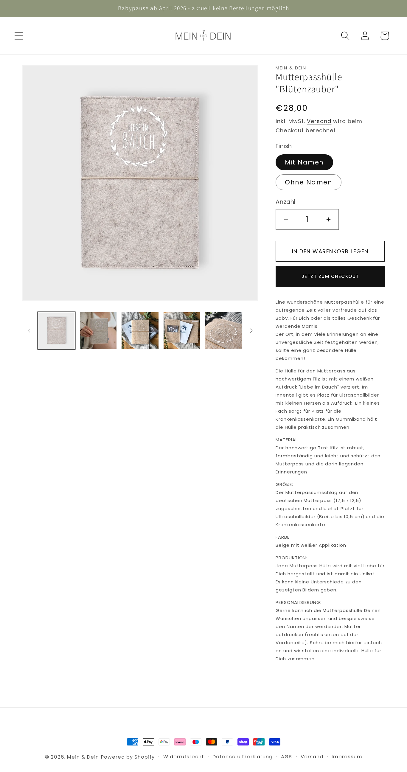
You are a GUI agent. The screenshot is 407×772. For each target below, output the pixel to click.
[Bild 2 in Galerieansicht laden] (98, 330)
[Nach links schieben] (28, 330)
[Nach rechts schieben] (251, 330)
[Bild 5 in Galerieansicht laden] (223, 330)
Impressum (347, 756)
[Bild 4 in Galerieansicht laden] (182, 330)
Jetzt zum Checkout (330, 276)
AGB (286, 756)
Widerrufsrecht (183, 756)
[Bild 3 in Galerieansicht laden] (140, 330)
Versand (319, 121)
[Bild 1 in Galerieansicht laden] (56, 330)
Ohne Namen (308, 182)
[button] (19, 36)
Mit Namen (304, 162)
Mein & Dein (83, 757)
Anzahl (286, 202)
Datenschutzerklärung (242, 756)
